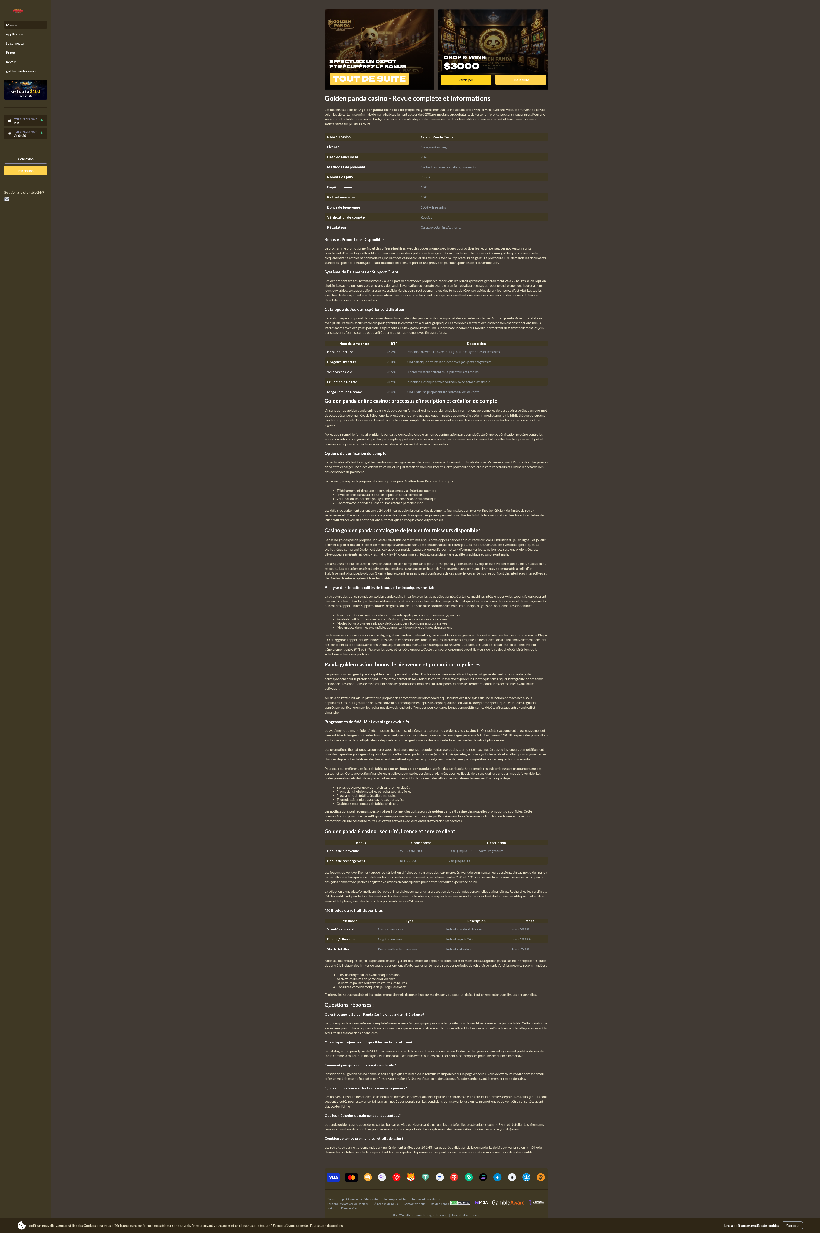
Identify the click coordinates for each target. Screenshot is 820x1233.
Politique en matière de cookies (348, 1203)
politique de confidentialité (360, 1199)
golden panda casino (21, 71)
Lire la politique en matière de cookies (751, 1225)
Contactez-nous (414, 1203)
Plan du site (349, 1208)
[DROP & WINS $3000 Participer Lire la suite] (493, 88)
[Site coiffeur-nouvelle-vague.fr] (15, 11)
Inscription (26, 171)
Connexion (26, 159)
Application (14, 34)
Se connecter (15, 43)
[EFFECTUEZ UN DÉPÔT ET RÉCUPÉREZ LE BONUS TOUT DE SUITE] (379, 88)
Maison (11, 25)
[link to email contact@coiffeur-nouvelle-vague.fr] (6, 200)
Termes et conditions (425, 1199)
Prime (10, 52)
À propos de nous (386, 1203)
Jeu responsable (395, 1199)
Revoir (11, 62)
